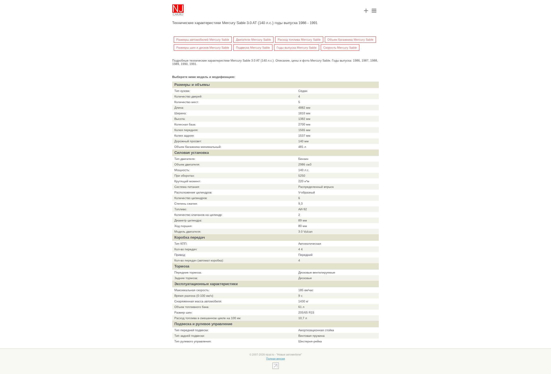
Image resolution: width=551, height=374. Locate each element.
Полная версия (275, 358)
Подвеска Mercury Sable (253, 47)
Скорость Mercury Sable (340, 47)
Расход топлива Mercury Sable (299, 39)
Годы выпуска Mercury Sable (297, 47)
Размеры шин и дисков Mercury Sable (202, 47)
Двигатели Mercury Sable (253, 39)
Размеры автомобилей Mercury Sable (202, 39)
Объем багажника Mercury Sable (350, 39)
